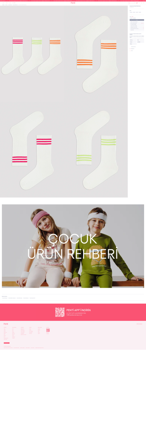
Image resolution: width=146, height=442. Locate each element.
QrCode (48, 330)
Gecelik (4, 331)
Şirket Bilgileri (22, 333)
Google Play (47, 333)
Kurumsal (22, 327)
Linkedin (39, 333)
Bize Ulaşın (30, 333)
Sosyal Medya (40, 327)
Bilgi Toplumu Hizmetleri (23, 334)
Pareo (13, 331)
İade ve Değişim (31, 331)
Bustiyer (5, 333)
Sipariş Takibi (30, 332)
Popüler (5, 327)
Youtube (39, 332)
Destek (30, 327)
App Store (47, 332)
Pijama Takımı (5, 332)
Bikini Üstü (13, 333)
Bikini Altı (13, 334)
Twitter (38, 331)
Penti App (47, 327)
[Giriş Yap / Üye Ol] (141, 2)
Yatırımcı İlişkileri (23, 331)
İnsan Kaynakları (22, 332)
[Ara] (129, 2)
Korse (4, 334)
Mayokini (13, 332)
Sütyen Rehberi (5, 339)
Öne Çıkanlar (14, 327)
